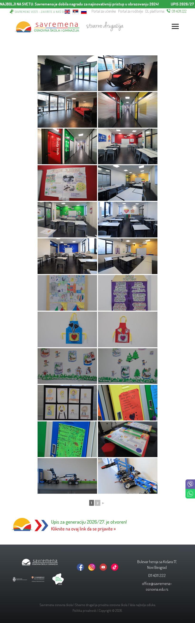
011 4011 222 (179, 11)
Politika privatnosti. (85, 611)
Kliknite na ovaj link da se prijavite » (83, 529)
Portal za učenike (104, 11)
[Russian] (84, 11)
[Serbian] (75, 11)
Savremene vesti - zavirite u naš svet (41, 12)
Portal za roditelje (130, 11)
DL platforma (154, 11)
